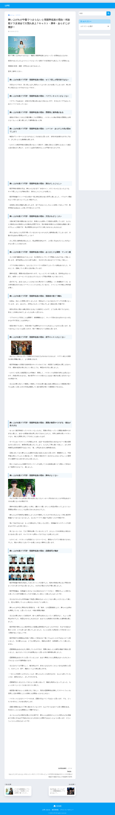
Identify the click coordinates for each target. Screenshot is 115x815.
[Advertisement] (40, 164)
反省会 (57, 774)
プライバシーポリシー (67, 810)
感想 (55, 777)
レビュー (45, 774)
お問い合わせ (46, 810)
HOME (59, 806)
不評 (51, 774)
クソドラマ (37, 774)
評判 (70, 777)
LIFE (7, 5)
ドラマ (70, 768)
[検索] (108, 13)
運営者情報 (55, 810)
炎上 (59, 777)
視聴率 (65, 777)
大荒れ (69, 774)
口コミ (63, 774)
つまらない (20, 774)
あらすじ (12, 774)
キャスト (29, 774)
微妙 (50, 777)
